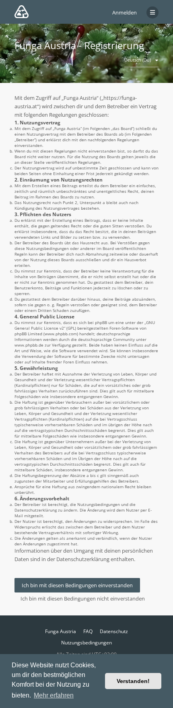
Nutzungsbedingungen (86, 642)
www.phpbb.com (61, 333)
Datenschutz (114, 631)
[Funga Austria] (21, 11)
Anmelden (124, 12)
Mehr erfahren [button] (54, 695)
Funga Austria (60, 631)
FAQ (88, 631)
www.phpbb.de (28, 345)
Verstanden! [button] (133, 681)
